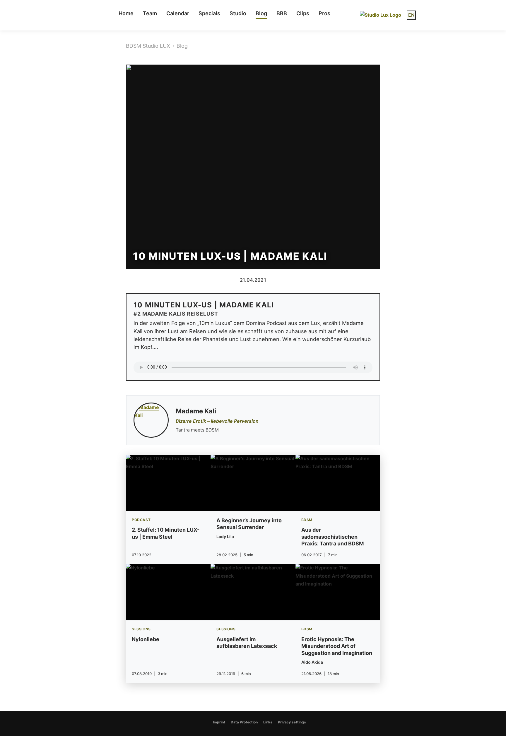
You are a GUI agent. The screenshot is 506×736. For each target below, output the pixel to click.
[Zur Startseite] (380, 15)
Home (126, 13)
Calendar (177, 13)
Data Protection (244, 722)
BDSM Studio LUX (148, 46)
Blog (261, 13)
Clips (302, 13)
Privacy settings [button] (292, 722)
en (411, 15)
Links (267, 722)
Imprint (219, 722)
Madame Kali (196, 411)
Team (150, 13)
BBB (281, 13)
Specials (209, 13)
